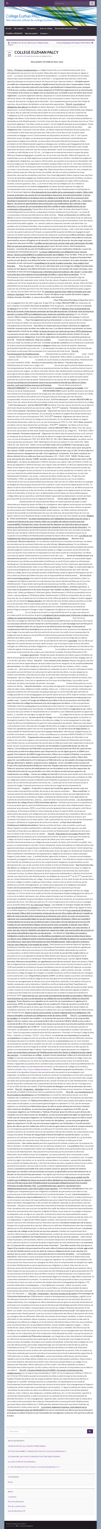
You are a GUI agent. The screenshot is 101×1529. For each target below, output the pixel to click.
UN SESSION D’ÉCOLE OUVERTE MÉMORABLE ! (27, 1446)
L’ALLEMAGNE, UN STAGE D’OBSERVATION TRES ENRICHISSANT (34, 1456)
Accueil (8, 28)
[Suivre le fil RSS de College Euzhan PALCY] (7, 2)
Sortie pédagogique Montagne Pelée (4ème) (74, 43)
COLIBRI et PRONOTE (14, 33)
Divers (50, 56)
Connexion (12, 1497)
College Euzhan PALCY (24, 16)
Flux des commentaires (17, 1506)
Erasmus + (44, 33)
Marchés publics (31, 33)
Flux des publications (16, 1501)
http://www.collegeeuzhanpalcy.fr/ (37, 1069)
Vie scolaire (19, 28)
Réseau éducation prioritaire (66, 28)
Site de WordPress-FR (16, 1511)
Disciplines (31, 28)
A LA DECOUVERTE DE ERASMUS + (22, 1462)
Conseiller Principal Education (26, 56)
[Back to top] (95, 1523)
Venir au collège (46, 28)
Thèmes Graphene (26, 1526)
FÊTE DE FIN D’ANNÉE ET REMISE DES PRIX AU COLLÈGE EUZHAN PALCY (37, 1451)
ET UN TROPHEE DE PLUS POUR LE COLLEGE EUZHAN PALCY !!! (34, 1467)
